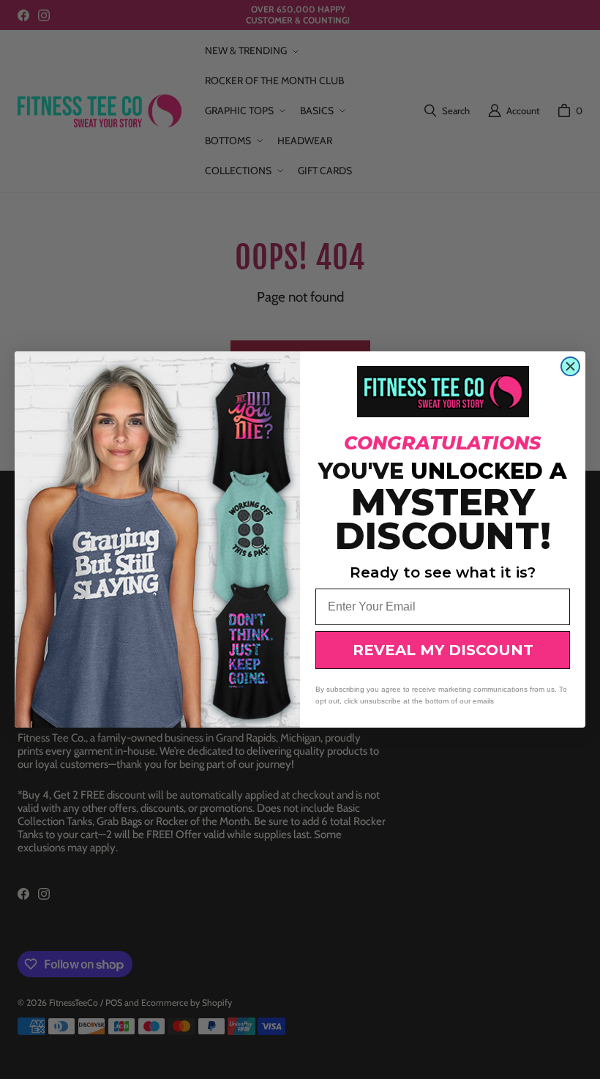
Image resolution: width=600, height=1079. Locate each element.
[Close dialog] (570, 366)
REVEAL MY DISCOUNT (443, 650)
